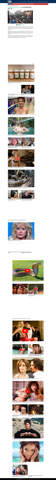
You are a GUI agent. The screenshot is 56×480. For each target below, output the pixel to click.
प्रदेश (24, 1)
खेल (36, 1)
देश (26, 1)
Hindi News (9, 5)
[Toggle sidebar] (47, 1)
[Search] (45, 1)
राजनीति (29, 1)
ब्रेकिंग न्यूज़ (43, 1)
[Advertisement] (37, 15)
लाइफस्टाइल (39, 1)
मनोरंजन (34, 1)
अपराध (31, 1)
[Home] (22, 1)
